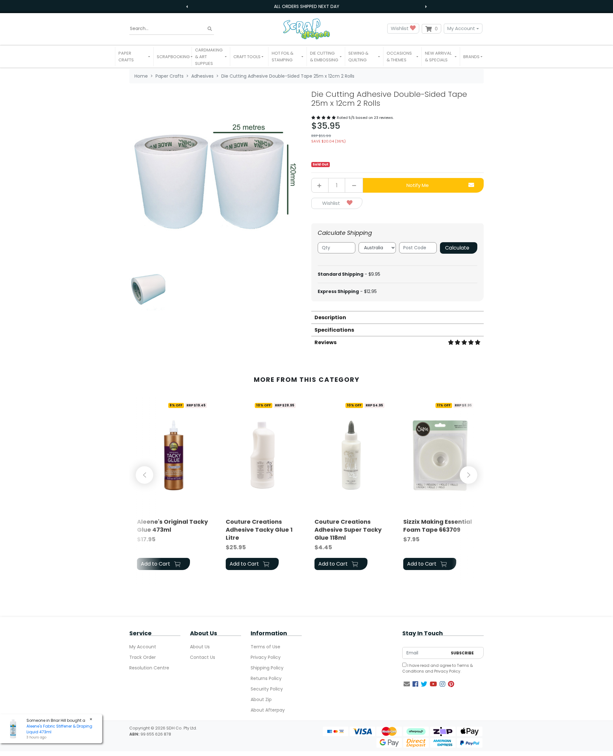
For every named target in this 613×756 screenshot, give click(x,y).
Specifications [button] (334, 330)
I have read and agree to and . (437, 668)
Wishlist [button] (400, 28)
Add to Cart (156, 563)
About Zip (261, 699)
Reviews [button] (325, 342)
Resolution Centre (149, 668)
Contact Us (202, 657)
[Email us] (407, 684)
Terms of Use (265, 647)
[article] (173, 486)
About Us (200, 647)
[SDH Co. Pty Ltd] (306, 28)
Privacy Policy (266, 657)
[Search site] (210, 28)
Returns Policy (266, 678)
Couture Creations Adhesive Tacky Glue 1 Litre (259, 530)
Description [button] (330, 317)
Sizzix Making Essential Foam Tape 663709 (437, 526)
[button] (134, 56)
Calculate (457, 247)
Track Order (142, 657)
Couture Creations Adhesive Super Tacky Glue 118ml (348, 530)
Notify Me (417, 185)
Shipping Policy (267, 668)
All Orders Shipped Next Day (306, 6)
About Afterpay (268, 710)
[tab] (397, 317)
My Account (461, 28)
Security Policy (267, 689)
